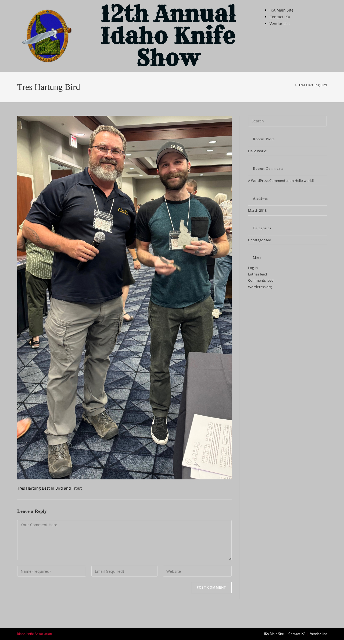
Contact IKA (280, 16)
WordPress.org (260, 286)
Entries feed (257, 274)
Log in (253, 267)
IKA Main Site (281, 10)
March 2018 (257, 210)
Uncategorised (259, 240)
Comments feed (261, 280)
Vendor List (280, 23)
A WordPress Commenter (268, 180)
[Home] (292, 85)
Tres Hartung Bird (313, 85)
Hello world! (257, 150)
